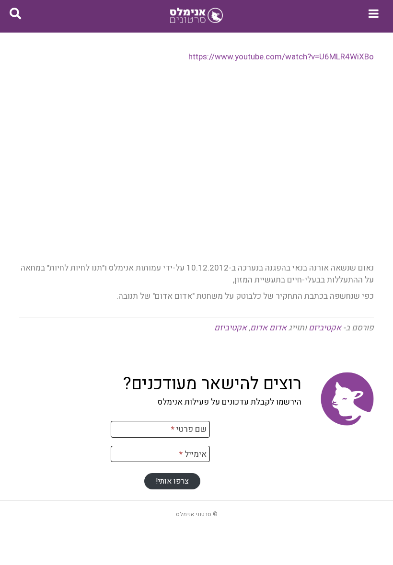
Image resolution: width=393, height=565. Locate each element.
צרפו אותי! (172, 481)
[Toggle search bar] (15, 14)
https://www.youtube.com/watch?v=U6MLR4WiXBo (281, 57)
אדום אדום (268, 328)
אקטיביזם (325, 328)
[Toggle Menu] (373, 13)
